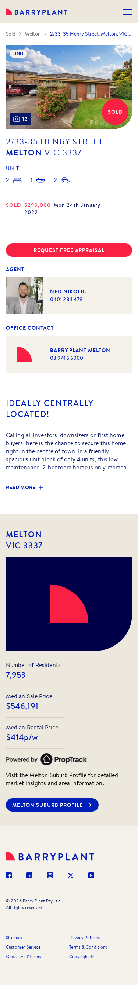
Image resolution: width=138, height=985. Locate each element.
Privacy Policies (84, 937)
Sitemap (14, 937)
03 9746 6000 (66, 358)
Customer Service (23, 947)
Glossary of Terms (23, 956)
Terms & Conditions (88, 947)
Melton (33, 33)
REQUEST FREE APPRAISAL (69, 250)
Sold (10, 33)
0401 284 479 (66, 299)
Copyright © (81, 956)
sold (13, 205)
